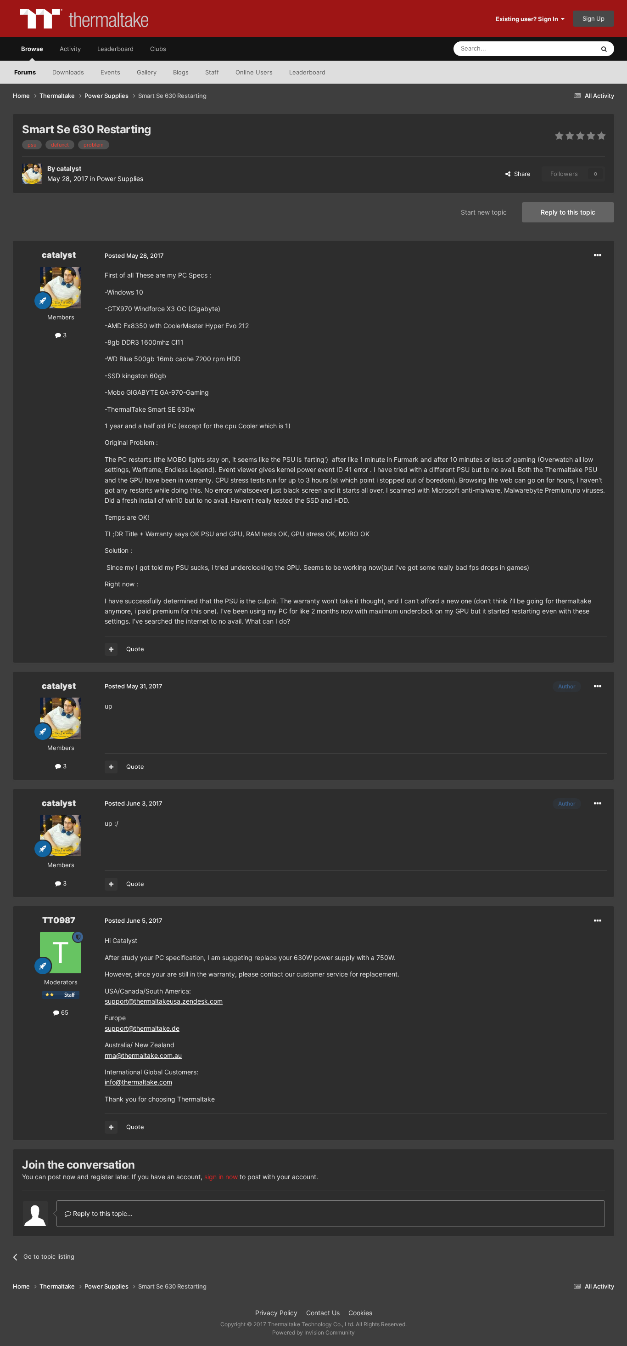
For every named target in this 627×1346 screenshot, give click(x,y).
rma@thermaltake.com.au (143, 1055)
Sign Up (593, 18)
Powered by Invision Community (313, 1332)
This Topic (568, 48)
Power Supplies (120, 178)
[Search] (604, 48)
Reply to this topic (568, 212)
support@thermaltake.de (142, 1028)
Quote (135, 649)
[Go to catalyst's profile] (32, 174)
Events (110, 72)
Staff (212, 72)
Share (520, 173)
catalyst (68, 168)
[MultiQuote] (111, 649)
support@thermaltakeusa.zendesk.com (164, 1001)
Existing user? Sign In (528, 19)
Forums (25, 72)
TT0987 (58, 920)
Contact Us (323, 1313)
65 (63, 1012)
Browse (32, 48)
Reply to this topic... (102, 1213)
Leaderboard (307, 72)
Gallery (147, 72)
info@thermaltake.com (138, 1082)
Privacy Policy (276, 1313)
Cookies (360, 1313)
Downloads (68, 72)
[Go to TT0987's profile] (60, 952)
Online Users (254, 72)
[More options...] (597, 255)
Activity (70, 48)
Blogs (181, 72)
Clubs (158, 48)
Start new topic (484, 212)
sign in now (221, 1177)
